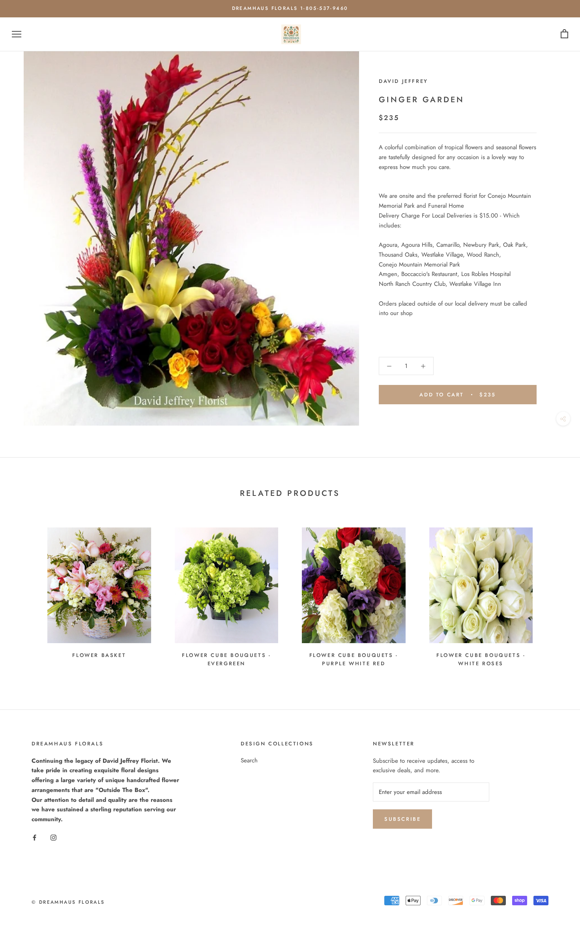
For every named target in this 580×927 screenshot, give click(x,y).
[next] (555, 594)
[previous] (25, 594)
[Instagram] (53, 837)
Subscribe (402, 819)
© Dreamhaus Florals (68, 902)
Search (249, 760)
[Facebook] (34, 837)
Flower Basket (99, 655)
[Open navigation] (16, 34)
